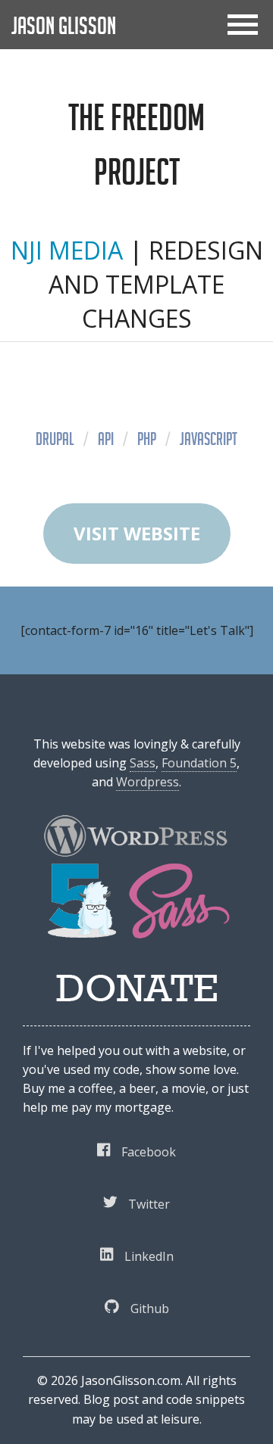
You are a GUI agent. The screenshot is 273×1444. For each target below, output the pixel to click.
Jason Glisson (63, 25)
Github (149, 1308)
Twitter (149, 1204)
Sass (142, 763)
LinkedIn (149, 1256)
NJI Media (67, 250)
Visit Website (137, 533)
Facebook (148, 1152)
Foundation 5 (199, 763)
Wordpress (147, 781)
